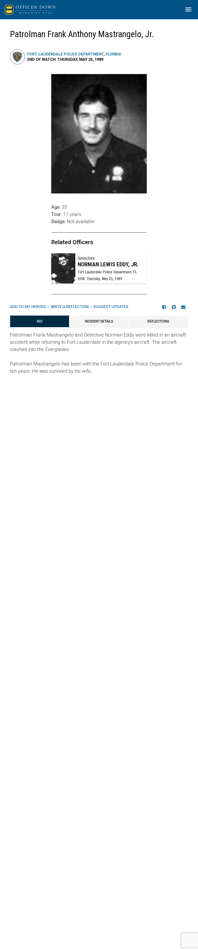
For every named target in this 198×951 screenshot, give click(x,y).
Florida (113, 54)
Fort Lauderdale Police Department (65, 54)
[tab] (39, 321)
